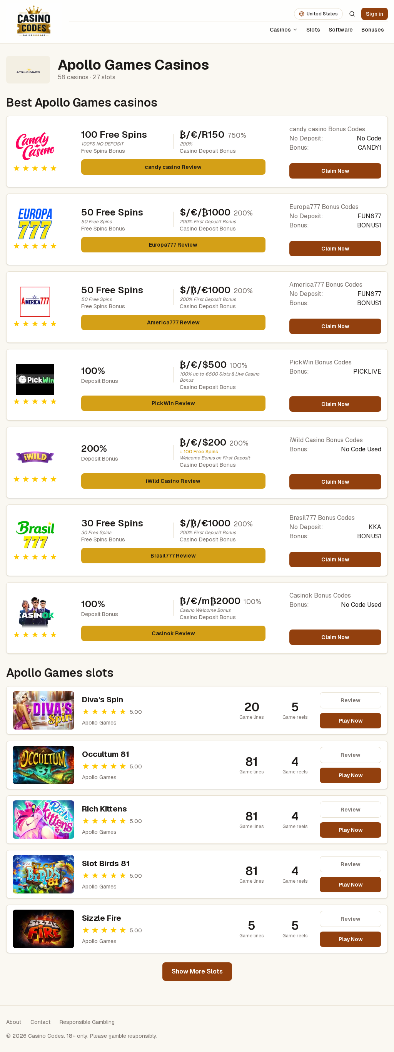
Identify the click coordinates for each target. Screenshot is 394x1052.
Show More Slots (197, 971)
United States (322, 14)
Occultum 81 (105, 754)
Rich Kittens (104, 809)
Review (351, 700)
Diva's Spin (102, 700)
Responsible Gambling (87, 1022)
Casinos (280, 29)
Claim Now (335, 170)
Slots (313, 29)
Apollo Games (99, 722)
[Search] (352, 14)
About (13, 1022)
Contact (40, 1022)
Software (341, 29)
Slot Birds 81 (106, 863)
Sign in (374, 13)
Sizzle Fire (101, 918)
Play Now (351, 720)
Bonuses (372, 29)
